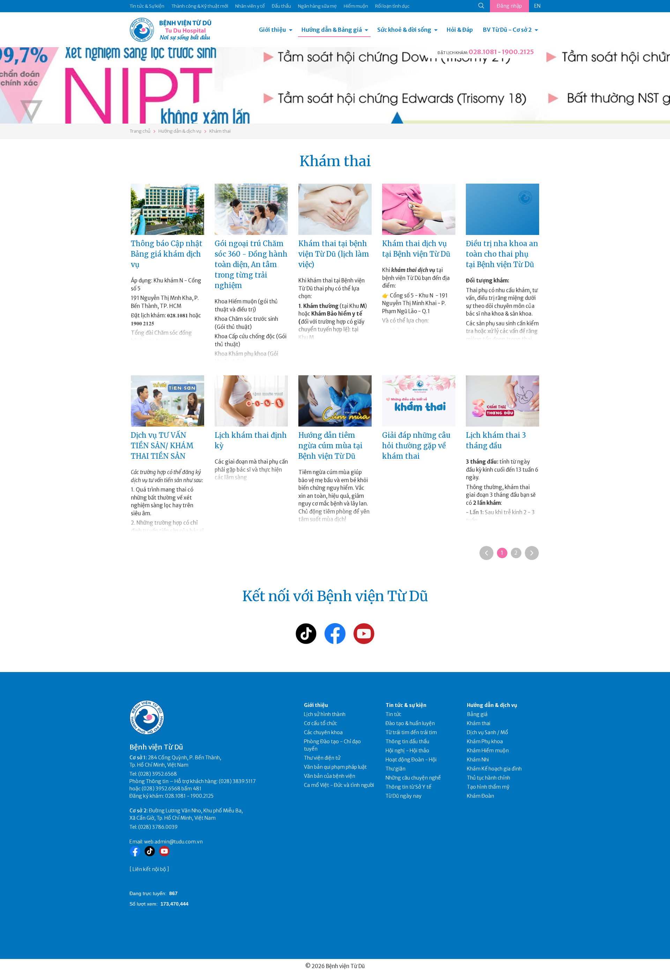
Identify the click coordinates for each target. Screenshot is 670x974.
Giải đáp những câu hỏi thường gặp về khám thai (416, 445)
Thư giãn (395, 769)
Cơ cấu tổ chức (320, 723)
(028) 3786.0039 (158, 827)
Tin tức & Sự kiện (146, 6)
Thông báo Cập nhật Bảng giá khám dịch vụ (166, 254)
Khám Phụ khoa (485, 741)
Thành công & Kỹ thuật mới (199, 6)
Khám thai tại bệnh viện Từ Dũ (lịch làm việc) (333, 254)
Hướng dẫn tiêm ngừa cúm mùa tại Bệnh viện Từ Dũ (330, 445)
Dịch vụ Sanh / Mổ (487, 732)
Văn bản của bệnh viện (329, 776)
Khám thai (220, 131)
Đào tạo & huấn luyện (410, 723)
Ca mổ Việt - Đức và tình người (339, 785)
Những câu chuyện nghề (413, 778)
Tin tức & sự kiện (406, 705)
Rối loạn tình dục (392, 6)
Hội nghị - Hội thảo (407, 750)
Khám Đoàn (480, 796)
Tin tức (393, 714)
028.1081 (483, 52)
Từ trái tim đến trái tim (411, 732)
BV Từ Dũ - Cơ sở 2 (507, 29)
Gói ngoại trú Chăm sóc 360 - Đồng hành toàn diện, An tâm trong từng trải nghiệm (251, 264)
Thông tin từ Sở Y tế (408, 787)
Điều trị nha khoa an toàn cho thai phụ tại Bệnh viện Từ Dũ (502, 254)
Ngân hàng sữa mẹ (317, 6)
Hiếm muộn (356, 6)
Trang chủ (139, 131)
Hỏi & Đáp (460, 29)
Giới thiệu (272, 29)
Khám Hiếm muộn (488, 750)
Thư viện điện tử (322, 758)
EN (537, 6)
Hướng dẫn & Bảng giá (332, 29)
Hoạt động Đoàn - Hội (411, 760)
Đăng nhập (509, 6)
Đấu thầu (281, 6)
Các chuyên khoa (323, 732)
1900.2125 (518, 52)
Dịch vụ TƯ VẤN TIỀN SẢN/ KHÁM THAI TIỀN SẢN (162, 445)
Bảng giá (477, 714)
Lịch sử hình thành (324, 714)
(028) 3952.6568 (157, 774)
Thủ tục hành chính (488, 778)
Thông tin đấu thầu (407, 741)
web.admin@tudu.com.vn (173, 842)
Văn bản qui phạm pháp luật (335, 767)
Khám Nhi (478, 760)
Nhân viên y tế (250, 6)
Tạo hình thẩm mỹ (488, 787)
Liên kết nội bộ (149, 869)
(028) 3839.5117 (237, 781)
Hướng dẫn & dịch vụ (179, 131)
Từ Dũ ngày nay (404, 796)
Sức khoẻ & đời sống (404, 29)
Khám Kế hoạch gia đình (494, 769)
